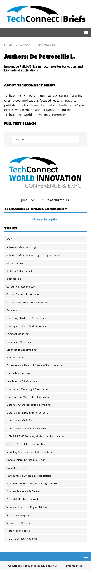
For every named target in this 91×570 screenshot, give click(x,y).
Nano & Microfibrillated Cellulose (25, 460)
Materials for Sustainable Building (26, 428)
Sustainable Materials (19, 523)
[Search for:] (45, 139)
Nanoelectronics (16, 468)
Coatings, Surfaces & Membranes (26, 326)
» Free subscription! (45, 219)
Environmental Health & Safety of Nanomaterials (35, 365)
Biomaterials (13, 279)
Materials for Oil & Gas (19, 420)
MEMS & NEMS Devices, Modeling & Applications (35, 436)
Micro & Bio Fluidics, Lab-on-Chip (25, 444)
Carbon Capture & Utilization (23, 294)
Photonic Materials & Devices (23, 491)
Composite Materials (18, 342)
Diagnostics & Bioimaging (21, 349)
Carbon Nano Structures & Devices (26, 302)
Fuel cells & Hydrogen (19, 373)
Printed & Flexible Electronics (23, 499)
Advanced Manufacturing (21, 247)
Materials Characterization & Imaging (28, 405)
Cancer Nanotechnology (20, 286)
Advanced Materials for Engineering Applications (35, 255)
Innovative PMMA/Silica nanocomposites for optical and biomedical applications (43, 68)
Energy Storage (15, 357)
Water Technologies (18, 531)
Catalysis (11, 310)
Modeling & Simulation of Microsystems (29, 452)
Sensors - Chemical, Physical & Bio (26, 507)
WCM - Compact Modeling (21, 538)
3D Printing (12, 239)
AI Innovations (14, 263)
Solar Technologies (17, 515)
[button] (85, 32)
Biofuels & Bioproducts (19, 271)
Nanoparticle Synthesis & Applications (28, 475)
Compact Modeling (17, 334)
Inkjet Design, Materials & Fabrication (28, 397)
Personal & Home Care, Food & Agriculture (31, 483)
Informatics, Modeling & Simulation (27, 389)
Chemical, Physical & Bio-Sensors (26, 318)
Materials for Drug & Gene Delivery (27, 412)
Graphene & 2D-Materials (21, 381)
